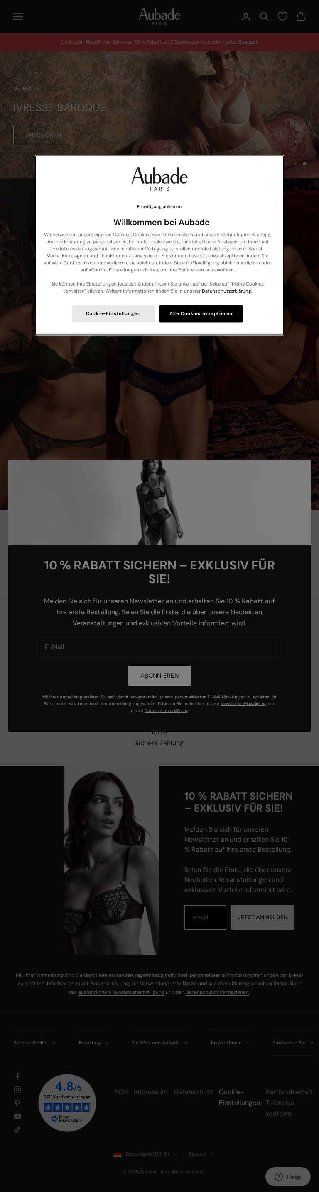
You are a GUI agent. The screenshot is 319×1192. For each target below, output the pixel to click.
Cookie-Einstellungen (113, 314)
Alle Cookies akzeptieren (201, 314)
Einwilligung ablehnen (159, 207)
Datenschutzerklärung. (227, 291)
